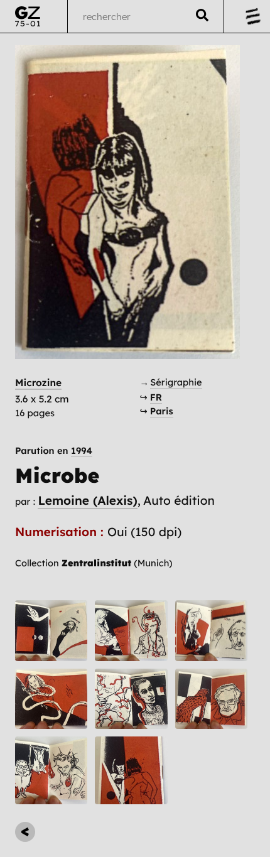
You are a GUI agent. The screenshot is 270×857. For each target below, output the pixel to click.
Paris (161, 411)
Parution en (53, 451)
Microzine (38, 382)
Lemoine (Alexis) (87, 500)
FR (156, 397)
